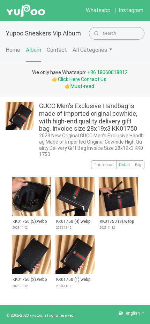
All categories (90, 50)
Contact (57, 50)
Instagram (131, 10)
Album (33, 50)
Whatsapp (98, 10)
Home (13, 50)
